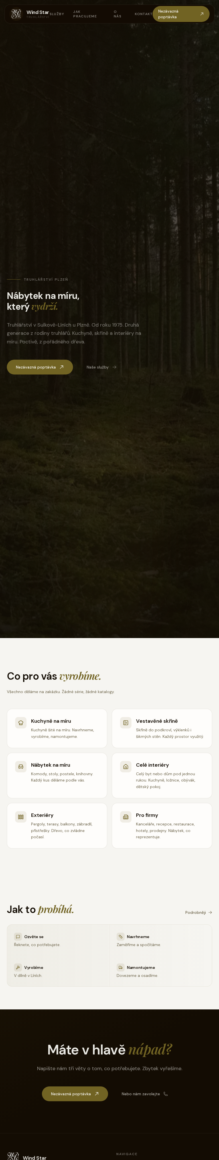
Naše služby (98, 367)
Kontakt (144, 14)
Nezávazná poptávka (168, 14)
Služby (57, 14)
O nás (117, 14)
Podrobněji (195, 912)
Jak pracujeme (85, 14)
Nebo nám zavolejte (141, 1093)
